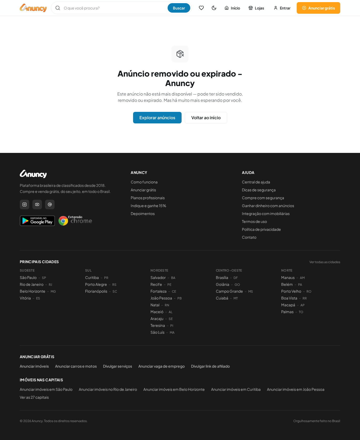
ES (38, 298)
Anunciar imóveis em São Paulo (46, 389)
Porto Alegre (96, 284)
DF (235, 278)
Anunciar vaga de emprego (161, 366)
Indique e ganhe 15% (148, 205)
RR (305, 298)
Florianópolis (96, 291)
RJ (50, 285)
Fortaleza (158, 291)
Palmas (287, 311)
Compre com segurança (263, 197)
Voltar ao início (206, 117)
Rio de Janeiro (31, 284)
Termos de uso (254, 221)
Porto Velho (291, 291)
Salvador (158, 277)
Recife (156, 284)
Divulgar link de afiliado (210, 366)
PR (106, 278)
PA (300, 285)
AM (302, 278)
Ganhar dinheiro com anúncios (268, 205)
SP (44, 278)
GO (237, 285)
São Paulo (28, 277)
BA (173, 278)
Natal (154, 304)
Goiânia (222, 284)
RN (167, 305)
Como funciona (144, 181)
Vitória (25, 298)
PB (179, 298)
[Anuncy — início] (33, 8)
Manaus (288, 277)
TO (301, 312)
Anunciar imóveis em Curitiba (236, 389)
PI (171, 326)
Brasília (222, 277)
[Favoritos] (201, 8)
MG (53, 291)
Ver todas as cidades (324, 262)
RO (309, 291)
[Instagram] (24, 204)
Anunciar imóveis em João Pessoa (295, 389)
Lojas (259, 8)
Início (235, 8)
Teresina (157, 325)
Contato (249, 237)
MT (235, 298)
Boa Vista (289, 298)
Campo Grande (229, 291)
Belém (287, 284)
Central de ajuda (256, 181)
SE (171, 319)
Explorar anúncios (157, 117)
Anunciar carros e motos (76, 366)
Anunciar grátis (321, 8)
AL (170, 312)
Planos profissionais (148, 197)
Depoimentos (143, 213)
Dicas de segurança (259, 189)
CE (174, 291)
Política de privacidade (261, 229)
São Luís (157, 332)
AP (302, 305)
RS (114, 285)
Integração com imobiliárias (266, 213)
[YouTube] (37, 204)
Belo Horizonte (32, 291)
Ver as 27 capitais (34, 397)
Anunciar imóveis (34, 366)
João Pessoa (161, 298)
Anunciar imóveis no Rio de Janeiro (108, 389)
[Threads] (50, 204)
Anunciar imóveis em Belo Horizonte (174, 389)
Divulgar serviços (117, 366)
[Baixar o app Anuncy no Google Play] (37, 221)
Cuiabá (222, 298)
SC (115, 291)
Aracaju (156, 318)
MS (250, 291)
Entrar (285, 8)
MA (172, 332)
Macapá (288, 304)
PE (169, 285)
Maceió (156, 311)
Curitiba (92, 277)
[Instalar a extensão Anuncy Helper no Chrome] (75, 221)
